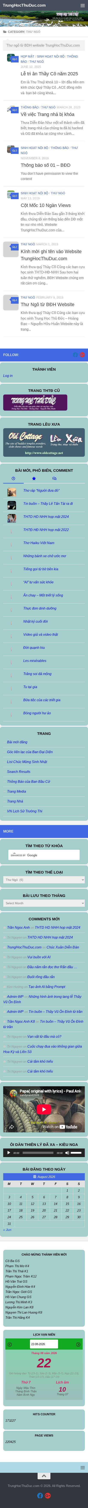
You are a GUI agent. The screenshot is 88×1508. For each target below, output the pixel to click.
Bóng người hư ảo (37, 713)
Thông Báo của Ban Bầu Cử (28, 781)
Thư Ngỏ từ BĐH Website (47, 304)
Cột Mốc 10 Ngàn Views (46, 205)
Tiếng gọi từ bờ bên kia (40, 569)
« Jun (7, 1230)
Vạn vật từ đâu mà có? (44, 1036)
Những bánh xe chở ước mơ (44, 556)
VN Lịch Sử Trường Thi (24, 811)
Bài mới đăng (17, 742)
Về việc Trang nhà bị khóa (47, 114)
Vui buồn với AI (38, 957)
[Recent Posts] (13, 479)
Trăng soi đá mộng (37, 674)
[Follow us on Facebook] (75, 354)
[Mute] (67, 1153)
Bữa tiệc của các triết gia (41, 700)
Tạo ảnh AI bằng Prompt (46, 987)
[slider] (77, 1152)
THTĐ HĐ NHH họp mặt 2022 (46, 530)
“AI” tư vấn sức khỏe (38, 582)
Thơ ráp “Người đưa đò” (41, 490)
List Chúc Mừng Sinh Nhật (27, 762)
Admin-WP (15, 996)
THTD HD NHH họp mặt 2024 (46, 517)
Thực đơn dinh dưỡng (39, 608)
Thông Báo (30, 107)
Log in (8, 376)
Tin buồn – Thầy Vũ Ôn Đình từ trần (55, 1011)
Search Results (18, 772)
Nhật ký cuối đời (35, 621)
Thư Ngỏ (36, 61)
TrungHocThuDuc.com (24, 5)
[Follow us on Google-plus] (82, 354)
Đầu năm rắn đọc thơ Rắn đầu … (52, 967)
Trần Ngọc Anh (18, 927)
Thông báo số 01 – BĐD (45, 165)
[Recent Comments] (54, 479)
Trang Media (16, 791)
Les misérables (34, 661)
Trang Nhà (15, 801)
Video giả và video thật (40, 634)
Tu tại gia (30, 687)
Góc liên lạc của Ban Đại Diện (30, 752)
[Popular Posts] (34, 479)
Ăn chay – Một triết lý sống (43, 595)
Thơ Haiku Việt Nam (38, 543)
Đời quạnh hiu (34, 647)
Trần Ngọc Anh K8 (21, 1021)
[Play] (9, 1153)
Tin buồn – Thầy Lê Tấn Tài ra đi (48, 503)
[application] (44, 1152)
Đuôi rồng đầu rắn (41, 977)
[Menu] (82, 5)
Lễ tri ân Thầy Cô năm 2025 (49, 73)
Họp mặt (27, 56)
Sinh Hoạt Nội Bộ (51, 56)
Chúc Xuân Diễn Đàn (63, 947)
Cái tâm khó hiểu (40, 1061)
